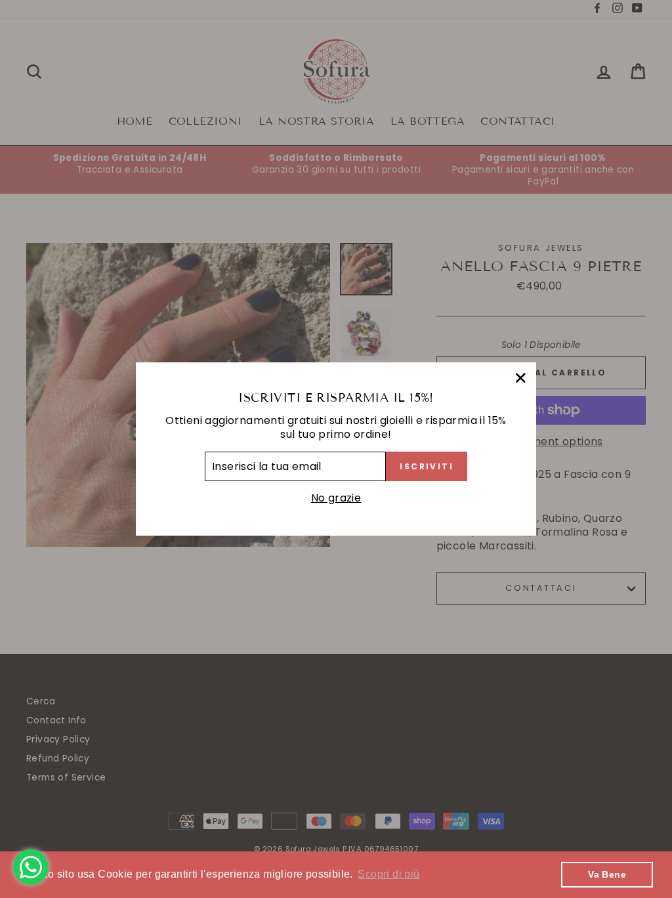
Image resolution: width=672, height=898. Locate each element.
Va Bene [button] (607, 874)
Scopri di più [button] (388, 874)
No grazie (336, 498)
